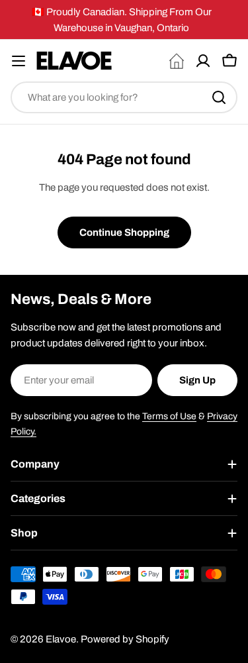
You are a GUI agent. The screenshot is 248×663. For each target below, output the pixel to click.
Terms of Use (169, 416)
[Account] (203, 61)
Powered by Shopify (125, 639)
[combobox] (124, 97)
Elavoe (61, 639)
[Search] (219, 97)
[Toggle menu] (18, 61)
